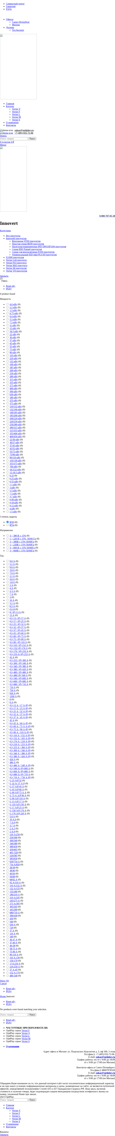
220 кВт (14, 358)
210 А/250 (15, 834)
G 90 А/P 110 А (17, 798)
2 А (11, 585)
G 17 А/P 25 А (17, 807)
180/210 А (15, 894)
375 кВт (14, 403)
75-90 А (14, 951)
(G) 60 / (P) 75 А (18, 636)
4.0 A (12, 579)
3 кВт (12, 487)
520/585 (13, 855)
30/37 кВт (14, 442)
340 (11, 936)
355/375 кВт (16, 463)
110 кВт (14, 355)
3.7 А (12, 825)
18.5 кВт (14, 331)
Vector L (16, 114)
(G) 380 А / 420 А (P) (20, 756)
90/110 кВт (15, 457)
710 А (13, 687)
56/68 (12, 876)
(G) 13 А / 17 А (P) (19, 705)
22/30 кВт (14, 439)
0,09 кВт (14, 499)
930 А (13, 693)
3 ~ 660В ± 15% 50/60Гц (22, 550)
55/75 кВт (14, 451)
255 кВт (14, 400)
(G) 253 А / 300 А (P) (20, 747)
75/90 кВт (14, 454)
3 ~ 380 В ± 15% (18, 535)
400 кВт (14, 388)
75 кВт (13, 349)
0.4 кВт (13, 316)
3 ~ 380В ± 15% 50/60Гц (22, 541)
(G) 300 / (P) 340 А (19, 663)
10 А (12, 600)
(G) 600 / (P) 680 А (19, 681)
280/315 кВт (16, 427)
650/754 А (15, 861)
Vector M (16, 117)
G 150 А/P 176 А (18, 810)
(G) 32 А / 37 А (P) (19, 714)
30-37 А (14, 939)
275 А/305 (15, 903)
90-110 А (14, 954)
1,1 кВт (13, 484)
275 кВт (14, 385)
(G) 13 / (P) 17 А (18, 618)
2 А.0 (12, 831)
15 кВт (13, 328)
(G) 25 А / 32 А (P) (19, 711)
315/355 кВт (16, 430)
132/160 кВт (16, 409)
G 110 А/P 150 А (18, 804)
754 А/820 (15, 864)
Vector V (16, 109)
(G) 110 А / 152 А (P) (20, 735)
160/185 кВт (16, 412)
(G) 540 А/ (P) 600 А (20, 768)
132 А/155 (15, 888)
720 (11, 927)
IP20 (12, 522)
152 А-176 (15, 972)
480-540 (14, 975)
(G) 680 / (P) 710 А (19, 684)
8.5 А (12, 606)
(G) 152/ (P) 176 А (19, 648)
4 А (11, 588)
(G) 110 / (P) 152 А (19, 645)
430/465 (13, 849)
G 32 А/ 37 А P (17, 783)
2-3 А (12, 591)
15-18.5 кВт (15, 472)
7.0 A (12, 573)
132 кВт (14, 361)
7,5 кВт (13, 493)
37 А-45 (14, 969)
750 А (13, 690)
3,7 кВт (13, 496)
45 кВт (13, 343)
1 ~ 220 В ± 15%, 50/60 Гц (23, 538)
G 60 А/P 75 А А (18, 792)
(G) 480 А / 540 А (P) (20, 765)
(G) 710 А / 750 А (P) (20, 777)
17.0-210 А (15, 963)
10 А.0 (13, 819)
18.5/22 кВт (15, 469)
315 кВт (14, 379)
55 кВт (13, 346)
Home (3, 996)
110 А (12, 933)
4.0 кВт (13, 304)
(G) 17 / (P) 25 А (18, 621)
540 (11, 921)
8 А (11, 702)
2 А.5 (12, 828)
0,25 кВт (14, 478)
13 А (12, 615)
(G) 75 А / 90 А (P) (19, 729)
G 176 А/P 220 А (18, 813)
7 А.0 (12, 822)
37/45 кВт (14, 445)
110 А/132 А (16, 885)
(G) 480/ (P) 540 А (19, 675)
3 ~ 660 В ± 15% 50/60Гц (22, 547)
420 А (13, 759)
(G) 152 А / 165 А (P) (20, 738)
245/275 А (15, 900)
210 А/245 (15, 897)
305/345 (13, 906)
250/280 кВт (16, 424)
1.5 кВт (13, 310)
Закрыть (4, 276)
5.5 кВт (13, 319)
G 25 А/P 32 (16, 780)
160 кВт (14, 364)
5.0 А (12, 816)
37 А (12, 930)
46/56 (12, 873)
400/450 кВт (16, 436)
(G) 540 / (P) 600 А (19, 678)
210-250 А (15, 966)
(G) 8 (12, 609)
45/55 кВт (14, 448)
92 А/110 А (15, 882)
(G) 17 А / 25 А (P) (19, 708)
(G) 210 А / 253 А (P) (20, 744)
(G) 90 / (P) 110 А (18, 642)
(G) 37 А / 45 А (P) (19, 717)
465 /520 (14, 852)
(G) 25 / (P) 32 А (18, 624)
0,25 (12, 475)
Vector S (16, 119)
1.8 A (12, 582)
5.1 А (12, 603)
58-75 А (14, 948)
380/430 (13, 846)
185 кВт (14, 367)
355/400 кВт (16, 433)
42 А (12, 657)
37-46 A (13, 942)
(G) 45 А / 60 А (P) (19, 723)
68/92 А (13, 879)
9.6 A (12, 567)
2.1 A (12, 576)
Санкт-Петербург (21, 22)
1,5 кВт (13, 511)
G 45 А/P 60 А (17, 789)
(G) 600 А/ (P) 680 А (20, 771)
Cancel (3, 983)
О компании (12, 1046)
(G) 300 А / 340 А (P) (20, 750)
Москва (16, 24)
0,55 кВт (14, 481)
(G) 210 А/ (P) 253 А (20, 654)
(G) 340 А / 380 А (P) (20, 753)
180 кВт (14, 397)
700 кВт (14, 466)
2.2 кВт (13, 307)
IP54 (12, 525)
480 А (13, 762)
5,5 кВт (13, 490)
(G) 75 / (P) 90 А (18, 639)
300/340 (13, 840)
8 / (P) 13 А (15, 612)
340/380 (13, 843)
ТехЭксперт (18, 30)
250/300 (13, 837)
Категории (5, 230)
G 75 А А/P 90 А (18, 795)
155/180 (13, 891)
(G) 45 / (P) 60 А (18, 633)
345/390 (13, 909)
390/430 (13, 915)
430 (11, 918)
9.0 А (12, 561)
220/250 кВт (16, 421)
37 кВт (13, 340)
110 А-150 (15, 957)
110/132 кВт (16, 406)
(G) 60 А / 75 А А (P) (20, 726)
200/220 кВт (16, 418)
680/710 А (15, 912)
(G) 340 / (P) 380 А (19, 666)
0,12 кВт (14, 505)
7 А (11, 594)
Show (4, 981)
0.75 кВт (14, 313)
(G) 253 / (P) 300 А (19, 660)
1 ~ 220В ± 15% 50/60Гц (22, 544)
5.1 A (12, 564)
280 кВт (14, 376)
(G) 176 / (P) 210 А (19, 651)
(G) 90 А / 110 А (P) (19, 732)
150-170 (14, 960)
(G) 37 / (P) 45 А (18, 630)
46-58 (12, 945)
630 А (13, 924)
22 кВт (13, 334)
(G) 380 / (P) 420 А (19, 669)
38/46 (12, 870)
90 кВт (13, 352)
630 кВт (14, 394)
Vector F (16, 111)
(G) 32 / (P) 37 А (18, 627)
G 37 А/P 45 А (17, 786)
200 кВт (14, 370)
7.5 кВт (13, 322)
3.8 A (12, 570)
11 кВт (13, 325)
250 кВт (14, 373)
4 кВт (12, 508)
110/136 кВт (16, 460)
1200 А (13, 696)
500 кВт (14, 391)
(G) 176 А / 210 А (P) (20, 741)
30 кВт (13, 337)
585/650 (13, 858)
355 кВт (14, 382)
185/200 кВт (16, 415)
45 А (12, 720)
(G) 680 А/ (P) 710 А (20, 774)
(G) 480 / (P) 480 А (19, 672)
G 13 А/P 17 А (17, 801)
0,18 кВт (14, 502)
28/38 (12, 867)
